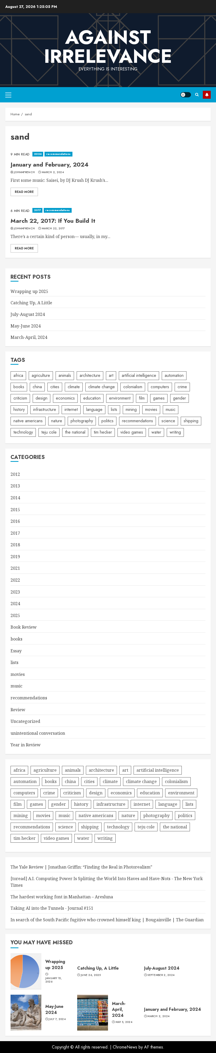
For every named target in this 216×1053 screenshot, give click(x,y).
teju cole (49, 432)
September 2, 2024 (161, 975)
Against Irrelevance (108, 46)
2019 (15, 556)
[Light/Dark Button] (185, 94)
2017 (37, 210)
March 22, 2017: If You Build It (53, 220)
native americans (28, 421)
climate (74, 387)
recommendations (58, 154)
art (111, 375)
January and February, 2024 (50, 164)
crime (182, 387)
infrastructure (44, 409)
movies (151, 409)
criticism (20, 398)
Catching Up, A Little (31, 303)
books (18, 387)
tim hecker (103, 432)
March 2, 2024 (53, 172)
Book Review (24, 627)
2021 (15, 568)
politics (107, 421)
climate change (101, 387)
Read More (24, 191)
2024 (38, 154)
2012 (15, 474)
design (41, 398)
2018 (15, 545)
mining (131, 409)
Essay (16, 651)
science (168, 421)
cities (54, 387)
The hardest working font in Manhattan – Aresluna (62, 897)
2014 (15, 498)
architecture (90, 375)
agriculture (41, 375)
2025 (15, 615)
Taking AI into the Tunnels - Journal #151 (52, 908)
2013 (15, 486)
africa (18, 375)
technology (23, 432)
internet (71, 409)
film (142, 398)
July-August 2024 (28, 314)
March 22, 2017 (53, 228)
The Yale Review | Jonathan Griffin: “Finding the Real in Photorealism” (81, 867)
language (94, 409)
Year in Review (26, 745)
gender (179, 398)
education (92, 398)
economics (65, 398)
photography (82, 421)
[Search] (197, 94)
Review (18, 710)
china (37, 387)
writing (175, 432)
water (156, 432)
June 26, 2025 (91, 975)
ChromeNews (125, 1047)
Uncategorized (25, 721)
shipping (191, 421)
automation (174, 375)
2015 (15, 510)
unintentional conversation (38, 733)
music (170, 409)
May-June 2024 (26, 326)
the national (75, 432)
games (159, 398)
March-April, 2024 (29, 337)
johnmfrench (24, 172)
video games (131, 432)
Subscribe (207, 95)
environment (119, 398)
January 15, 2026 (53, 980)
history (19, 409)
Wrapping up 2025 (29, 291)
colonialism (132, 387)
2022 (15, 580)
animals (64, 375)
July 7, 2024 (57, 1019)
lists (114, 409)
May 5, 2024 (124, 1022)
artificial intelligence (139, 375)
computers (160, 387)
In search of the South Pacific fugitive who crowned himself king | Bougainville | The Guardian (107, 920)
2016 (15, 521)
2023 (15, 592)
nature (56, 421)
